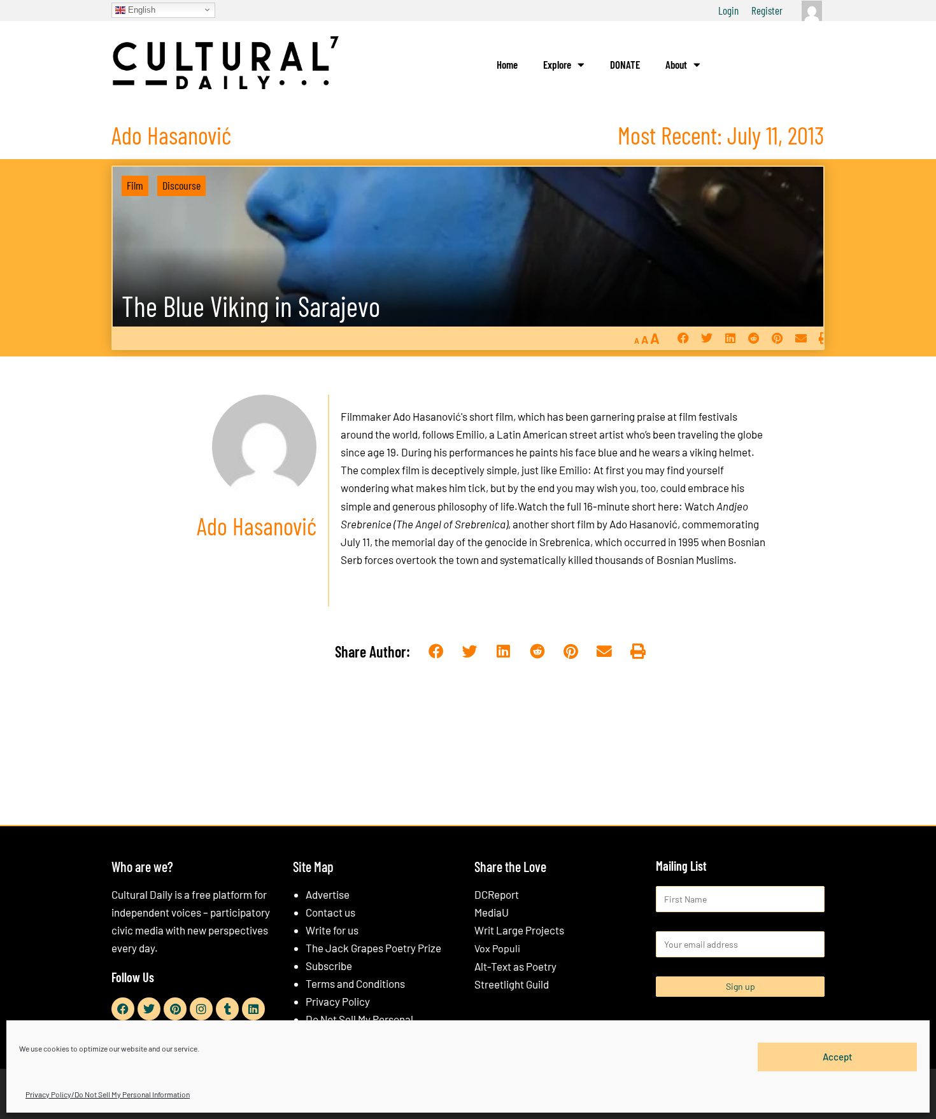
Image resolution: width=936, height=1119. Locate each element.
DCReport (496, 894)
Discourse (181, 185)
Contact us (330, 912)
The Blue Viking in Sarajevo (251, 306)
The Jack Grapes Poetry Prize (373, 947)
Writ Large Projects (519, 930)
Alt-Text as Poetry (515, 966)
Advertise (328, 894)
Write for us (332, 930)
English (140, 9)
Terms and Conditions (355, 983)
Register (767, 10)
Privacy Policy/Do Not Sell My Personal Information (107, 1094)
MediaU (491, 912)
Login (728, 10)
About (676, 64)
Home (507, 64)
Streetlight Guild (511, 984)
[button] (682, 338)
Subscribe (329, 965)
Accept (838, 1056)
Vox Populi (497, 948)
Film (135, 185)
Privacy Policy (338, 1001)
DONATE (625, 64)
